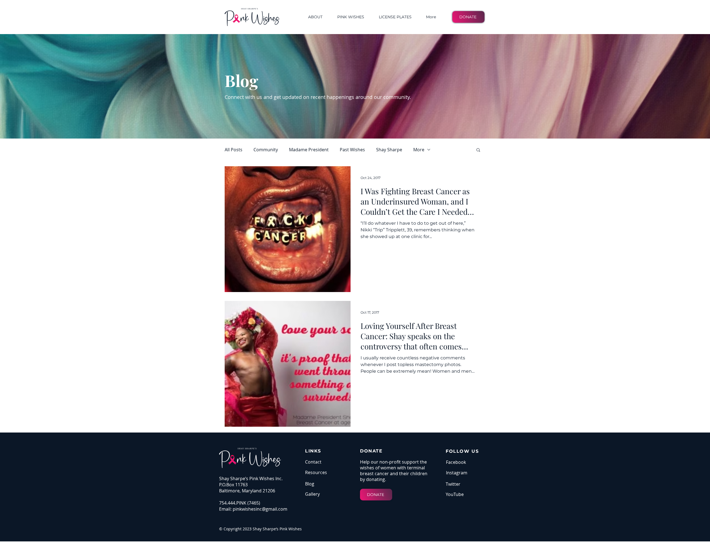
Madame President (309, 150)
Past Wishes (352, 150)
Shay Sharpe (389, 150)
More (418, 150)
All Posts (233, 150)
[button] (478, 150)
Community (265, 150)
